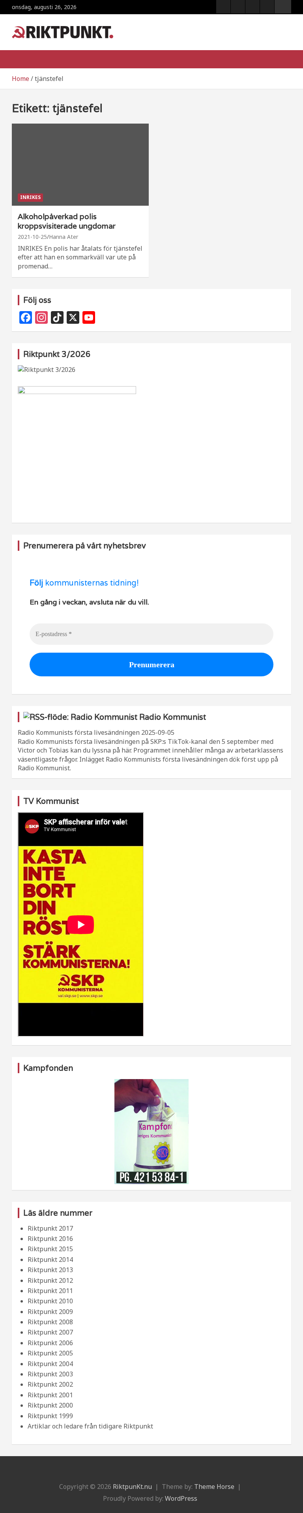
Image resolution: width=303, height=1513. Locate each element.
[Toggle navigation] (22, 59)
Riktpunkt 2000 (50, 1405)
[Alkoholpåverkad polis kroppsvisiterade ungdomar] (80, 164)
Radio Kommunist (172, 717)
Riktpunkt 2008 (50, 1322)
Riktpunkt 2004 (50, 1363)
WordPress (181, 1498)
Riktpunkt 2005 (50, 1353)
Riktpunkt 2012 (50, 1280)
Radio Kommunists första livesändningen (79, 732)
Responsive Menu (283, 6)
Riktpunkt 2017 (50, 1228)
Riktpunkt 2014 (50, 1259)
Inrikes (30, 197)
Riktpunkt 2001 (50, 1395)
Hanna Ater (63, 236)
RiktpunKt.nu (132, 1486)
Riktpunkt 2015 (50, 1249)
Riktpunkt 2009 (50, 1311)
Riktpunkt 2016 (50, 1238)
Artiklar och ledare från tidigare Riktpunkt (90, 1426)
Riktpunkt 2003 (50, 1374)
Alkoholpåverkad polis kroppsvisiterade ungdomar (67, 221)
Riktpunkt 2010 (50, 1301)
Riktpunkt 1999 (50, 1416)
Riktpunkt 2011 (50, 1290)
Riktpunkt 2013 (50, 1269)
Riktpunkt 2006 (50, 1342)
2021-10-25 (32, 236)
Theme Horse (214, 1486)
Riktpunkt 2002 (50, 1384)
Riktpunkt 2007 (50, 1332)
